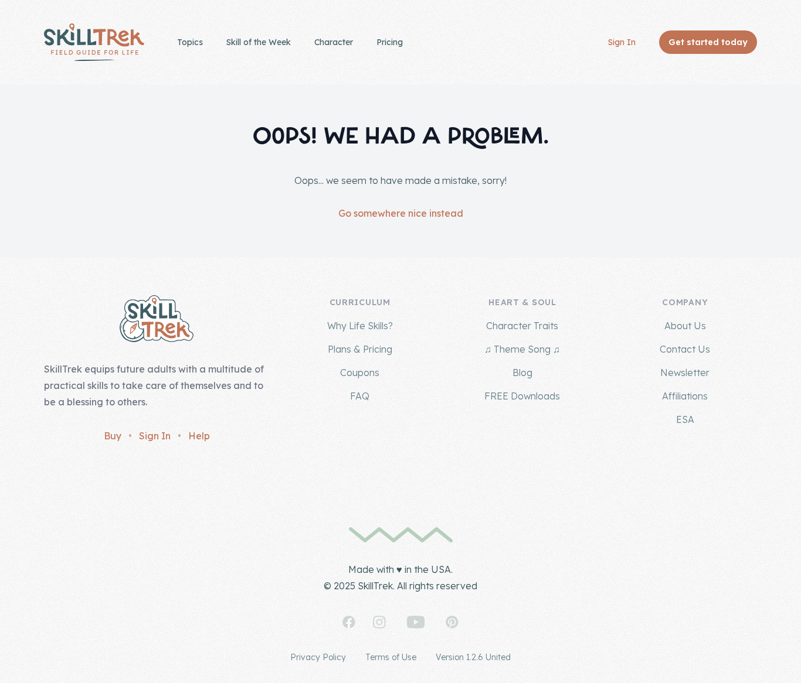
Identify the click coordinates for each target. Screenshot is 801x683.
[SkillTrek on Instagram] (379, 622)
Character (333, 42)
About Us (685, 326)
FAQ (359, 396)
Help (199, 436)
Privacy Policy (318, 657)
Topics (190, 42)
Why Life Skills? (360, 326)
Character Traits (522, 326)
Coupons (359, 372)
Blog (522, 372)
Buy (112, 436)
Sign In (622, 42)
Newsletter (685, 372)
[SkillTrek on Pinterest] (452, 622)
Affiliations (685, 396)
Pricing (389, 42)
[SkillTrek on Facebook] (349, 622)
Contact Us (685, 349)
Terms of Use (390, 657)
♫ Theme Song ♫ (522, 349)
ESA (685, 419)
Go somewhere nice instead (400, 213)
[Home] (94, 42)
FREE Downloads (522, 396)
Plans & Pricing (360, 349)
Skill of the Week (258, 42)
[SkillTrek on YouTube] (416, 622)
